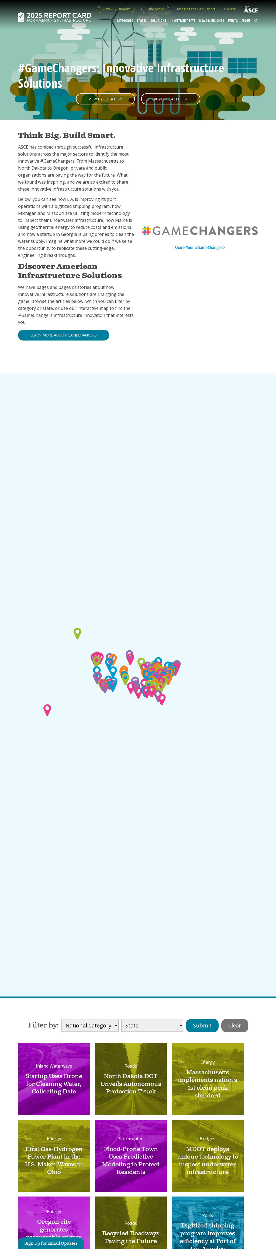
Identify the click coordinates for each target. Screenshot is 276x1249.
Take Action (155, 9)
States (142, 20)
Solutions (158, 20)
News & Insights (211, 20)
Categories (125, 20)
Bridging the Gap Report (196, 9)
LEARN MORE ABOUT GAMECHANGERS (63, 335)
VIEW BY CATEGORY (171, 98)
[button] (125, 679)
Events (233, 20)
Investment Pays (182, 20)
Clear (234, 1025)
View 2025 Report (116, 9)
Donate (230, 9)
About (246, 20)
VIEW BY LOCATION (105, 98)
